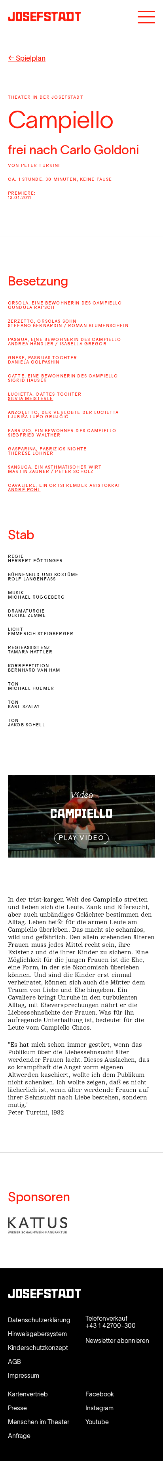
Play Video (81, 838)
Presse (17, 1407)
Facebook (99, 1394)
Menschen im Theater (38, 1421)
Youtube (97, 1421)
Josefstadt (45, 1295)
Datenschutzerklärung (39, 1319)
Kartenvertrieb (28, 1394)
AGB (14, 1361)
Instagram (99, 1407)
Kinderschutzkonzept (38, 1347)
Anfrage (19, 1435)
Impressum (23, 1375)
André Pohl (24, 490)
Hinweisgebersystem (37, 1333)
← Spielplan (26, 58)
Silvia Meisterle (30, 399)
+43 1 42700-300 (110, 1325)
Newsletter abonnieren (117, 1340)
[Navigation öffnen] (146, 17)
